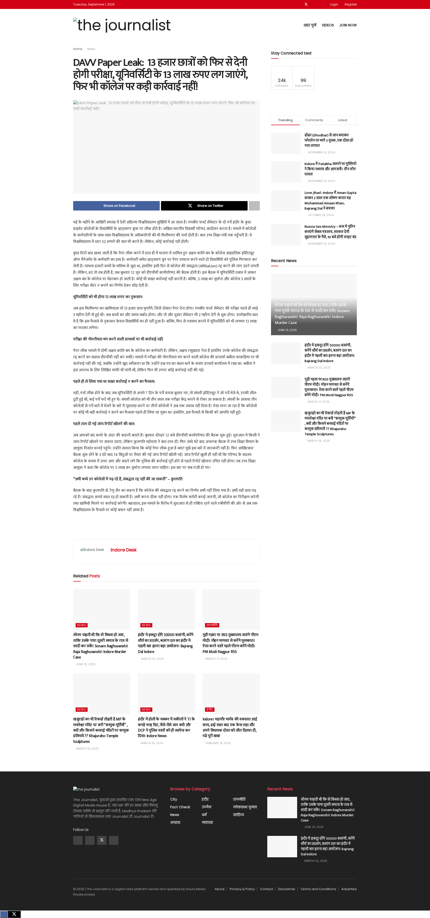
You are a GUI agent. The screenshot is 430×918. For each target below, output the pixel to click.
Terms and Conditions (318, 889)
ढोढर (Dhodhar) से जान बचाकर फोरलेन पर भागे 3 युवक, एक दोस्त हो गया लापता (329, 140)
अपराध (175, 822)
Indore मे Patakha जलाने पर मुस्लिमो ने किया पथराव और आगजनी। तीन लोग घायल (330, 169)
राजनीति (212, 625)
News (91, 49)
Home (77, 49)
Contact (266, 889)
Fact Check (180, 807)
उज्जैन (206, 807)
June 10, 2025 (85, 664)
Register (350, 4)
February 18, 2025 (218, 743)
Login (333, 4)
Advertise (349, 889)
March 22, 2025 (152, 659)
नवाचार (207, 822)
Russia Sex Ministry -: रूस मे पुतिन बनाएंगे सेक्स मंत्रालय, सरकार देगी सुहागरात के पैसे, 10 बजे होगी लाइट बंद (330, 231)
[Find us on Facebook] (299, 4)
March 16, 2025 (87, 749)
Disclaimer (286, 889)
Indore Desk (124, 550)
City (173, 799)
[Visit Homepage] (122, 25)
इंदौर (210, 709)
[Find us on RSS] (319, 4)
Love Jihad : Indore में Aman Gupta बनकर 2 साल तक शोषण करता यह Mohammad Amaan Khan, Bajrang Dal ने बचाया (330, 201)
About (219, 889)
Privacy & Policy (242, 889)
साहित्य (238, 814)
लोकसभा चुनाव (245, 807)
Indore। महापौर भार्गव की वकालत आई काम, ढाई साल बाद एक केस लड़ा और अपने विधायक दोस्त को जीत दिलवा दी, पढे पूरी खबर (230, 727)
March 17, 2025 (216, 659)
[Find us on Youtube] (312, 4)
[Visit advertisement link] (166, 528)
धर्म (204, 814)
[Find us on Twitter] (306, 4)
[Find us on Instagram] (90, 840)
